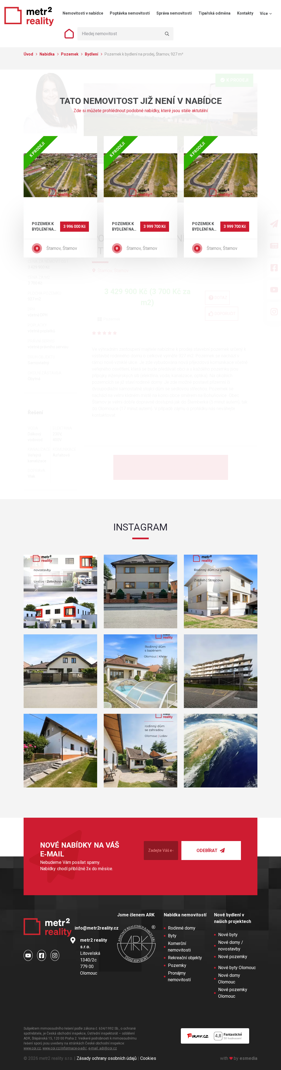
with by (238, 1058)
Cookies (148, 1058)
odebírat (207, 850)
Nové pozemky (232, 956)
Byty (172, 935)
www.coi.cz (32, 1048)
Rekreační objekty (185, 957)
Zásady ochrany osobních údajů (107, 1058)
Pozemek (70, 54)
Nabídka (47, 54)
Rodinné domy (181, 928)
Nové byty (228, 934)
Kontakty (245, 13)
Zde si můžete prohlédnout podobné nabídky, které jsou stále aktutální (141, 110)
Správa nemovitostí (174, 13)
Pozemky (177, 965)
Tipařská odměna (214, 13)
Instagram (140, 527)
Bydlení (92, 54)
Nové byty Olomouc (237, 967)
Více (264, 13)
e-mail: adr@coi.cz (102, 1048)
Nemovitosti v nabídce (83, 13)
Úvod (29, 54)
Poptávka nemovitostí (130, 13)
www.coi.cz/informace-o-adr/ (65, 1048)
